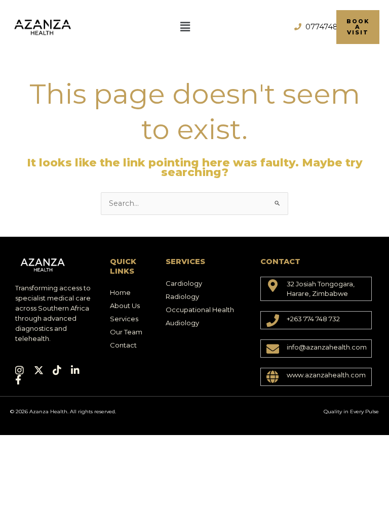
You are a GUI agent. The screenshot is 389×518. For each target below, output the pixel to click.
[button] (184, 26)
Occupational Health (200, 310)
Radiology (182, 296)
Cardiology (184, 283)
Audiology (182, 323)
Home (120, 292)
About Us (125, 305)
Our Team (126, 332)
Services (124, 319)
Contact (123, 345)
